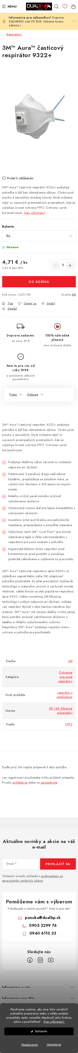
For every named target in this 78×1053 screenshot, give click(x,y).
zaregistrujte (49, 782)
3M (74, 295)
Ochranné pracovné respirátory (65, 676)
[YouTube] (50, 960)
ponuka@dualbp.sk (43, 917)
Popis (13, 394)
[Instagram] (40, 960)
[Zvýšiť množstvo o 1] (70, 265)
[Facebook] (29, 960)
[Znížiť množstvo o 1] (56, 265)
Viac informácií (34, 213)
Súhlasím (41, 1031)
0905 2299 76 (43, 925)
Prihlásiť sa (58, 864)
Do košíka (39, 282)
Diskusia (32, 394)
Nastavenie (29, 1045)
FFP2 (68, 724)
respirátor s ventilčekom (65, 695)
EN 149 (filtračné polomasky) (61, 710)
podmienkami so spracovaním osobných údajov (32, 878)
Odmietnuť (54, 1045)
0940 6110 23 (42, 933)
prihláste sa (20, 782)
